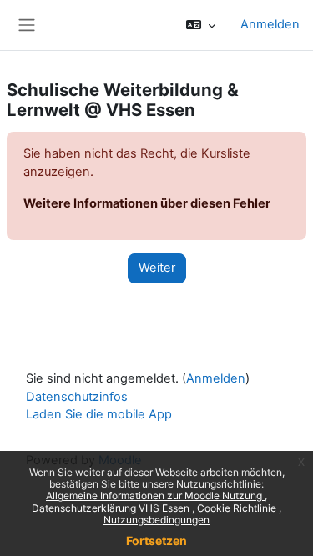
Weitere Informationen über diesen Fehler (146, 203)
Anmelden (270, 24)
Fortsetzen (156, 540)
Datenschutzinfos (77, 396)
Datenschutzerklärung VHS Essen (112, 508)
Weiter (157, 267)
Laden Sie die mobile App (99, 414)
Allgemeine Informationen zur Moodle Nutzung (155, 495)
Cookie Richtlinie (238, 508)
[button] (200, 25)
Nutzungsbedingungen (156, 519)
